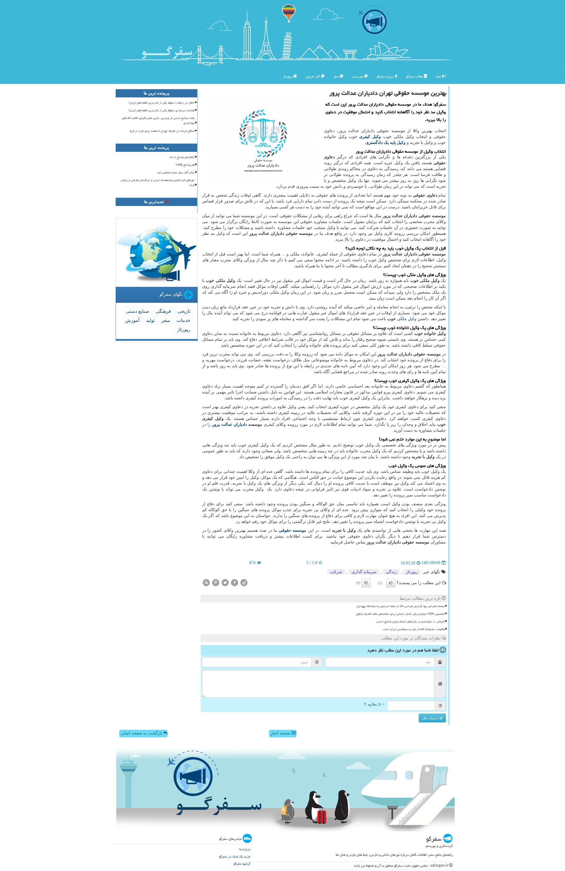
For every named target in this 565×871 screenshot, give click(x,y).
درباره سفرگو (386, 76)
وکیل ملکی (406, 319)
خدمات (183, 320)
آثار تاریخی (313, 76)
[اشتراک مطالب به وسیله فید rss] (206, 582)
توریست (358, 76)
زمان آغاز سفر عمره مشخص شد (176, 172)
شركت (336, 572)
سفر (336, 76)
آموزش (132, 320)
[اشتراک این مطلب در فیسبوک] (234, 582)
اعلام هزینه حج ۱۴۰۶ (182, 157)
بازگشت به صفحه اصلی (142, 733)
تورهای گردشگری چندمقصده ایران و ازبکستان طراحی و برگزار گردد (157, 182)
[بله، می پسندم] (391, 583)
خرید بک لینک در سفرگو (234, 856)
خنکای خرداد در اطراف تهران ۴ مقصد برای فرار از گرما (162, 131)
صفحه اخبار (281, 733)
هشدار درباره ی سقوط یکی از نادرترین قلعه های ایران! (162, 110)
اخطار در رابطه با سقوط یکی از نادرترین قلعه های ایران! (162, 103)
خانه (439, 76)
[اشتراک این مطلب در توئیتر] (225, 582)
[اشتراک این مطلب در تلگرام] (244, 582)
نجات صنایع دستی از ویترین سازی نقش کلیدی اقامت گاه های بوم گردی (158, 120)
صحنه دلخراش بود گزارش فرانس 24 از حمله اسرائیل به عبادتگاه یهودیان (401, 606)
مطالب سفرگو (415, 76)
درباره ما (244, 849)
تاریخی (183, 311)
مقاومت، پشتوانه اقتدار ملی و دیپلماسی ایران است (414, 629)
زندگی (391, 572)
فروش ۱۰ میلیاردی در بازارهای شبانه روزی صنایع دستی (410, 621)
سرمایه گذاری (364, 572)
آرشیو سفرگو (242, 863)
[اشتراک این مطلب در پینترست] (216, 582)
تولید (150, 320)
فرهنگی (163, 311)
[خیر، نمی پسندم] (366, 583)
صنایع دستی (137, 311)
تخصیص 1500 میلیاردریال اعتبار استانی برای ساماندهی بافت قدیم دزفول (400, 614)
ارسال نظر (430, 718)
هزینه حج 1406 (185, 165)
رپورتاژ (288, 76)
